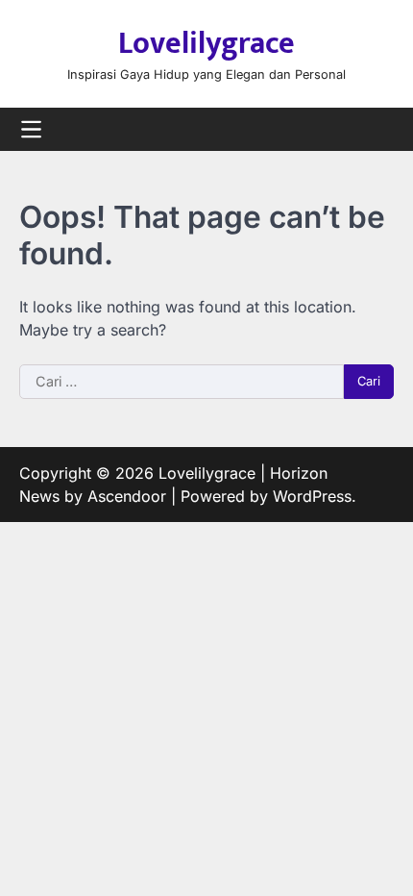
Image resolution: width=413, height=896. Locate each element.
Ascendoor (126, 496)
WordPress (312, 496)
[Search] (379, 129)
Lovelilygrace (206, 43)
